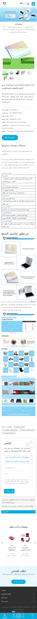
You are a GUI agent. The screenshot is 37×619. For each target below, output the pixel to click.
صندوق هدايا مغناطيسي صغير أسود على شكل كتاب (15, 506)
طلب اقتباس (17, 582)
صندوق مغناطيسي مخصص (15, 27)
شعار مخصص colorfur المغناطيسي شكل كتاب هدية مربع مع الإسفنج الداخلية (12, 549)
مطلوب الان (10, 138)
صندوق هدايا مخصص (9, 433)
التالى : (31, 506)
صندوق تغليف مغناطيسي (10, 430)
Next (35, 542)
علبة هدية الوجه (20, 427)
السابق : (11, 500)
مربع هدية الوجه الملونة (28, 430)
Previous (2, 542)
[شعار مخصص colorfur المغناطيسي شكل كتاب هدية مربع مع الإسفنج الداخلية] (12, 537)
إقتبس (18, 616)
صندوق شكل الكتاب (30, 29)
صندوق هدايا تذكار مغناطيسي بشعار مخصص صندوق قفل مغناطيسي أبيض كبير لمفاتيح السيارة (25, 549)
